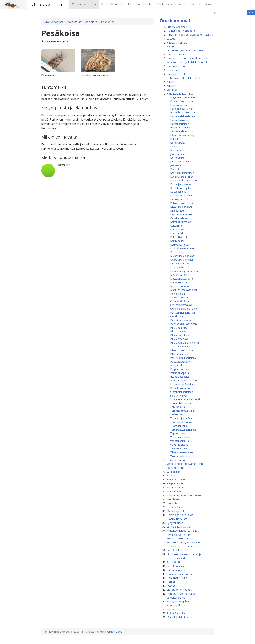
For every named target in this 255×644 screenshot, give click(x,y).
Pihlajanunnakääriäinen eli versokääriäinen (184, 344)
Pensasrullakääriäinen (182, 312)
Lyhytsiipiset (175, 523)
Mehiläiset (173, 499)
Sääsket (172, 475)
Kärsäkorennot (176, 66)
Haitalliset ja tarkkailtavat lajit (126, 4)
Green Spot (114, 631)
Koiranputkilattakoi (181, 222)
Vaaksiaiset (174, 471)
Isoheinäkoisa (178, 142)
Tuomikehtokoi (179, 425)
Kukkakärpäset (176, 479)
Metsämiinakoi (178, 282)
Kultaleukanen (178, 252)
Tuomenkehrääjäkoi (181, 422)
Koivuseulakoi (178, 233)
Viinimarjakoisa (178, 448)
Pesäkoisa (176, 316)
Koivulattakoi (177, 229)
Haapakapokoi (178, 105)
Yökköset (172, 89)
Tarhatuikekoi (178, 414)
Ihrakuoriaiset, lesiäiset (181, 546)
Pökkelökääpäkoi (179, 373)
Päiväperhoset (176, 74)
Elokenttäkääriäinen (181, 101)
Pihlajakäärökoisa (180, 335)
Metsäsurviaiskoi (179, 286)
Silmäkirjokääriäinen (181, 391)
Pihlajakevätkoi (178, 331)
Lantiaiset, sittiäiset (179, 526)
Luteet (171, 38)
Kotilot (171, 581)
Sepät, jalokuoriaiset (179, 538)
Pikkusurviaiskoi (179, 354)
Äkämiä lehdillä (176, 613)
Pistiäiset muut (176, 507)
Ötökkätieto (48, 4)
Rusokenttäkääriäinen (182, 384)
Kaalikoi (174, 169)
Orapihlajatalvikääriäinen (184, 308)
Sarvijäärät (173, 562)
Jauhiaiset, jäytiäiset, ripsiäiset (186, 50)
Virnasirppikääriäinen (182, 456)
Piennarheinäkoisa (180, 320)
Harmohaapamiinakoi (182, 112)
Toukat (171, 609)
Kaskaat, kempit (177, 42)
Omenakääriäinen (180, 301)
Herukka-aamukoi (180, 127)
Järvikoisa (175, 165)
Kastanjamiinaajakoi (181, 184)
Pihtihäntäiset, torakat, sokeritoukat (190, 34)
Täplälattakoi (177, 433)
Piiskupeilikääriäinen (181, 350)
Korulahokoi (177, 240)
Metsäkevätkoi (178, 274)
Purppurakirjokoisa (181, 369)
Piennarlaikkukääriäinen (183, 323)
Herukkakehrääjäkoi (181, 131)
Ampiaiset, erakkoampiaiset (184, 495)
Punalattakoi (177, 365)
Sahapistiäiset (175, 487)
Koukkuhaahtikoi (179, 244)
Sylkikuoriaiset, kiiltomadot (184, 542)
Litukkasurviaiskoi (180, 263)
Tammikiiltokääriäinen (182, 410)
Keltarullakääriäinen (181, 195)
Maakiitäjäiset (175, 511)
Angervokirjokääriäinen (183, 97)
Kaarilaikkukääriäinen (182, 172)
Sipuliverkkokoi (178, 395)
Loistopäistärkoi (179, 267)
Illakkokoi (175, 139)
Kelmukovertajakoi (181, 188)
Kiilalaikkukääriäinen (181, 206)
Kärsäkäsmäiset (177, 570)
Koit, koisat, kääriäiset (82, 22)
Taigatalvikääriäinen (181, 403)
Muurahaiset (175, 491)
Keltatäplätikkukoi (180, 199)
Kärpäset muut (176, 483)
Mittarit (171, 85)
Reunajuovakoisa (179, 376)
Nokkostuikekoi (179, 297)
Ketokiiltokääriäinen (181, 203)
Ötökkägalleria (84, 4)
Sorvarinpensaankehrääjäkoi (186, 399)
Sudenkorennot (177, 26)
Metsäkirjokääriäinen (182, 278)
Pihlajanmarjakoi (179, 339)
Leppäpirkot (174, 550)
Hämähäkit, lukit (177, 577)
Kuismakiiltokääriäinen (183, 248)
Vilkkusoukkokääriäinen (183, 452)
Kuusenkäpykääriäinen (183, 255)
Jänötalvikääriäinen (181, 161)
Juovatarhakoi (178, 154)
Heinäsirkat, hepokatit (181, 30)
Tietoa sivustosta (171, 4)
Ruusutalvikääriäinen (181, 388)
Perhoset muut (176, 460)
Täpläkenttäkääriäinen (183, 429)
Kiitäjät (171, 81)
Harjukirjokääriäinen (181, 108)
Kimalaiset (173, 503)
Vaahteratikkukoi (179, 441)
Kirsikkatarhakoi (179, 218)
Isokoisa (175, 146)
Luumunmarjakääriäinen (184, 271)
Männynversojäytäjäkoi (183, 289)
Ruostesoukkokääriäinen (184, 380)
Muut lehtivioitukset (179, 617)
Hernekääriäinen (179, 124)
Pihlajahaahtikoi (179, 327)
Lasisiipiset (174, 70)
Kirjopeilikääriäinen (181, 214)
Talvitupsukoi (177, 407)
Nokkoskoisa (177, 293)
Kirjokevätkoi (177, 210)
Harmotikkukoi (178, 120)
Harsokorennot (176, 54)
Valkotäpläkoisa (179, 444)
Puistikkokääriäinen (181, 361)
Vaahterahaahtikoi (180, 437)
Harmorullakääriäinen (182, 116)
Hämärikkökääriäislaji (182, 135)
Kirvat (170, 46)
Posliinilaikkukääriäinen (183, 357)
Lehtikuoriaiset (176, 566)
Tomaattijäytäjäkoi (181, 418)
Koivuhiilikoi (176, 225)
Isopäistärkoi (177, 150)
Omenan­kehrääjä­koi (181, 305)
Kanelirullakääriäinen (181, 176)
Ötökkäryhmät (53, 22)
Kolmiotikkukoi (178, 237)
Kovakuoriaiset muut (180, 574)
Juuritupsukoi (177, 157)
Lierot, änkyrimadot (179, 589)
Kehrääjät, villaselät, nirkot (183, 78)
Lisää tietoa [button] (199, 4)
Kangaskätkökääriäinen (183, 180)
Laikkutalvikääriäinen (182, 259)
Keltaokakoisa (178, 191)
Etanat (171, 585)
